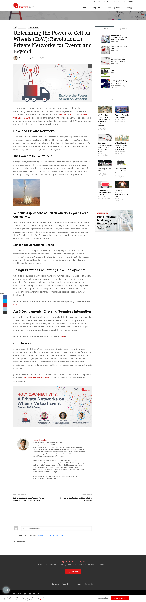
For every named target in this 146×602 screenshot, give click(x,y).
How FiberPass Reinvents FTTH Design (120, 70)
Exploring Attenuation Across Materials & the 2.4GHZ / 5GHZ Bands (118, 59)
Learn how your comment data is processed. (50, 535)
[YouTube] (34, 594)
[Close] (142, 598)
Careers (106, 1)
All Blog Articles (96, 8)
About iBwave (67, 584)
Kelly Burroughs (102, 154)
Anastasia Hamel (103, 197)
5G (15, 27)
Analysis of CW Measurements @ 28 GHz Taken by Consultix (119, 37)
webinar (63, 114)
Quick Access (127, 1)
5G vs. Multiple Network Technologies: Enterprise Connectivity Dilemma (119, 82)
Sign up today (73, 571)
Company (55, 584)
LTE (119, 87)
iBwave (73, 114)
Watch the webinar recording (36, 377)
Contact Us (116, 1)
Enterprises (22, 27)
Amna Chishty (102, 128)
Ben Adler (118, 175)
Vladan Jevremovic (120, 119)
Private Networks (33, 27)
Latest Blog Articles (114, 8)
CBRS (114, 86)
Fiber (112, 73)
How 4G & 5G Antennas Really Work (119, 47)
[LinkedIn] (30, 594)
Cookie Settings (102, 598)
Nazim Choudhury (25, 58)
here (15, 304)
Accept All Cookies (120, 598)
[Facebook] (38, 594)
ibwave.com (97, 1)
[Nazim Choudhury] (23, 444)
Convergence (120, 86)
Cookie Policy (38, 600)
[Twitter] (25, 594)
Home (84, 8)
